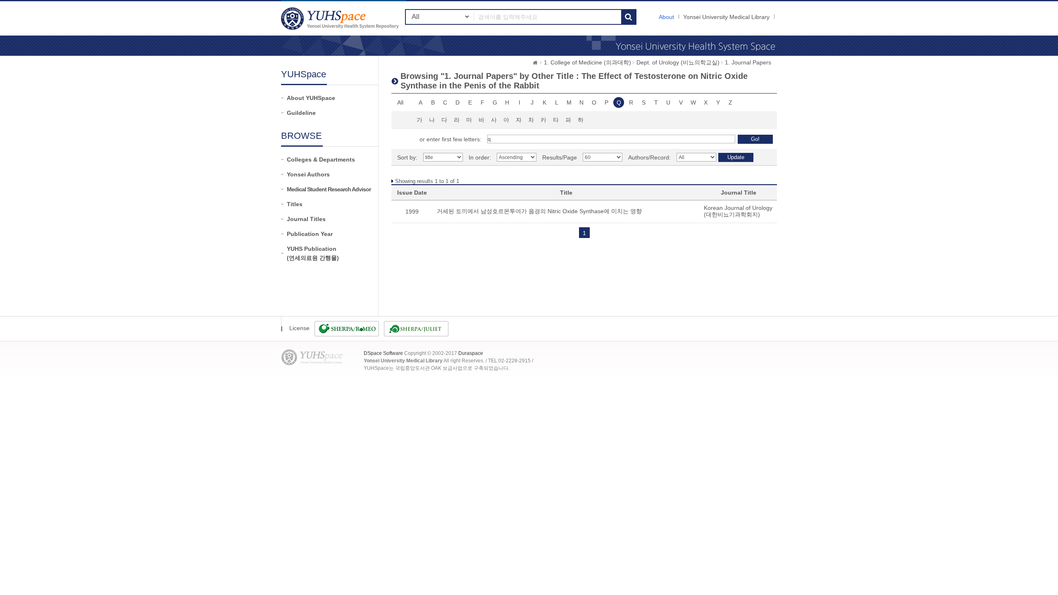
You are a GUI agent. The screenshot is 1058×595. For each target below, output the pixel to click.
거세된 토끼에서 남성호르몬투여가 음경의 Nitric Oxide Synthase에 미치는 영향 (539, 211)
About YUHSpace (311, 98)
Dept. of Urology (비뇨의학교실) (678, 62)
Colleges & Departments (321, 159)
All (400, 102)
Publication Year (310, 234)
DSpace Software (383, 353)
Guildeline (301, 112)
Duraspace (470, 353)
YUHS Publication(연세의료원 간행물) (313, 253)
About (666, 17)
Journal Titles (306, 219)
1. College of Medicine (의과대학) (587, 62)
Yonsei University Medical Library (726, 17)
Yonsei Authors (308, 174)
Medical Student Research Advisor (329, 189)
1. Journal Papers (748, 62)
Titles (295, 204)
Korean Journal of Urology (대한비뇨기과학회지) (738, 211)
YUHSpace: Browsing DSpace (341, 18)
